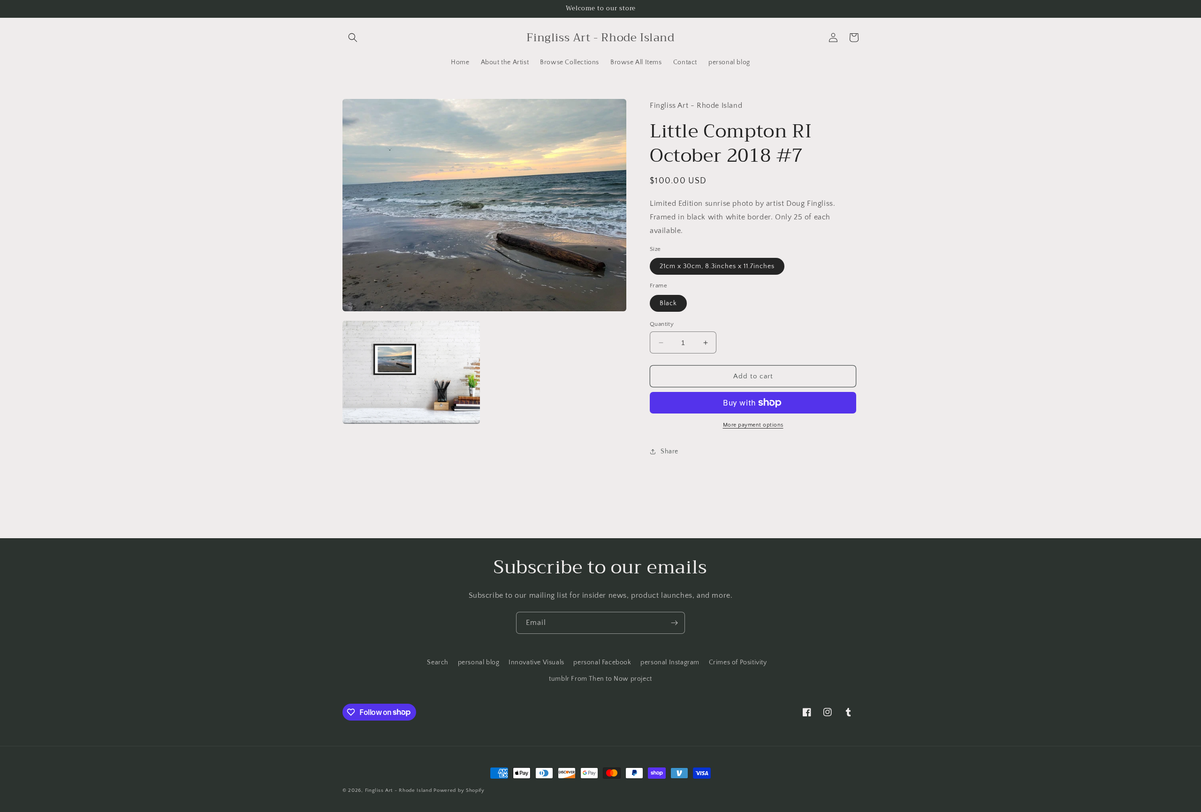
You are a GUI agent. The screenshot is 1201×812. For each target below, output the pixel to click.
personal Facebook (602, 662)
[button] (352, 37)
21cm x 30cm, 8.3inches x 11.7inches (717, 266)
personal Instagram (669, 662)
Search (437, 662)
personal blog (479, 662)
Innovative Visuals (536, 662)
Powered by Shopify (459, 790)
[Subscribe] (674, 623)
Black (668, 303)
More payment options (753, 425)
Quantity (662, 324)
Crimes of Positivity (738, 662)
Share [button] (669, 451)
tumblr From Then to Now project (600, 679)
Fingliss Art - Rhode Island (398, 790)
